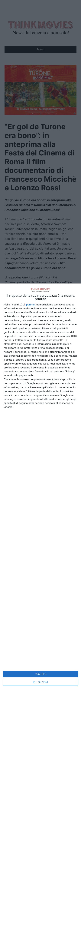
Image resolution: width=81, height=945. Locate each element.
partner (30, 304)
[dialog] (40, 614)
